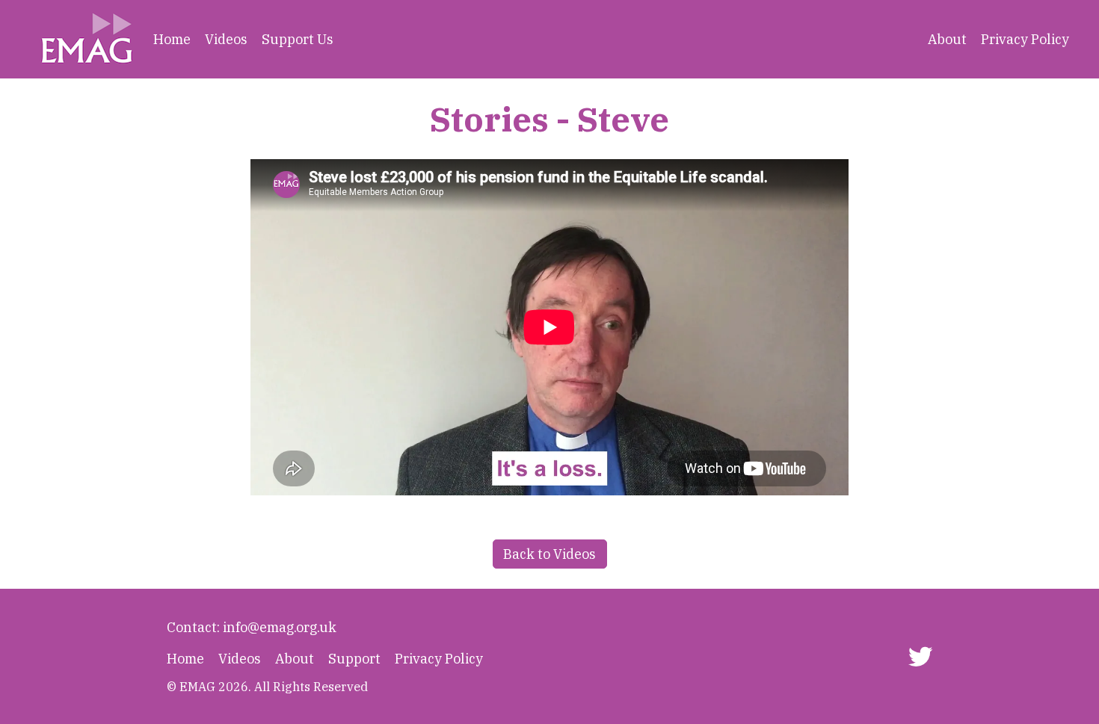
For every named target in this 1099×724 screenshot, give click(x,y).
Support (354, 658)
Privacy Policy (1025, 39)
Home (172, 39)
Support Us (297, 39)
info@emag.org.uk (279, 627)
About (947, 39)
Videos (226, 39)
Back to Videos (549, 554)
